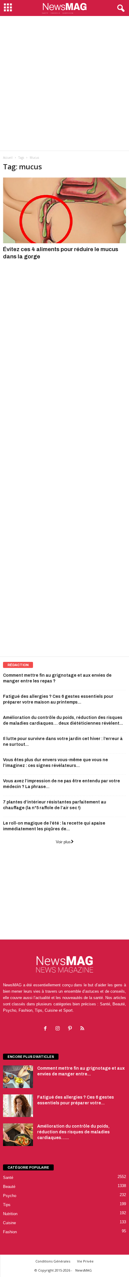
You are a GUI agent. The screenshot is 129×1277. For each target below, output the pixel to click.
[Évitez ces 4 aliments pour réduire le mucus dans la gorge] (64, 210)
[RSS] (82, 1029)
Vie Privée (85, 1261)
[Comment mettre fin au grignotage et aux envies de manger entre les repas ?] (18, 1076)
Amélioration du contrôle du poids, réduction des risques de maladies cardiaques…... (73, 1132)
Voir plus (63, 842)
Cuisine (9, 1223)
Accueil (8, 157)
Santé (8, 1177)
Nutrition (10, 1214)
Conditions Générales (52, 1261)
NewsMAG (83, 1270)
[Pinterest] (71, 1029)
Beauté (9, 1186)
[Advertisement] (64, 83)
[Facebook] (46, 1029)
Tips (6, 1204)
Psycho (9, 1195)
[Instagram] (59, 1029)
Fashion (10, 1232)
